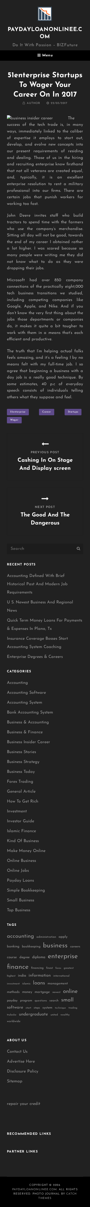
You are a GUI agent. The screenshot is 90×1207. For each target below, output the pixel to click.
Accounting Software (26, 693)
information (40, 976)
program (26, 1000)
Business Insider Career (28, 742)
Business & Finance (25, 732)
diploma (38, 957)
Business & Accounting (28, 722)
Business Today (21, 772)
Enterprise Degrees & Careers (35, 657)
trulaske (11, 1015)
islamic (26, 983)
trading (73, 1008)
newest (56, 992)
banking (13, 946)
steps (37, 1007)
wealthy (65, 1015)
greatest (69, 968)
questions (41, 1000)
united (54, 1014)
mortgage (42, 992)
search (54, 1000)
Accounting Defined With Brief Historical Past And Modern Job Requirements (37, 584)
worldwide (14, 1021)
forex (58, 968)
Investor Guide (20, 821)
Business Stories (21, 752)
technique (60, 1008)
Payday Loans (20, 881)
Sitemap (14, 1081)
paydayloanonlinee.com (34, 1189)
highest (11, 976)
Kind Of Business (23, 841)
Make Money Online (26, 851)
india (22, 976)
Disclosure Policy (22, 1071)
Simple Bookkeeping (26, 891)
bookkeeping (31, 946)
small (67, 1000)
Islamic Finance (21, 831)
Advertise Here (21, 1062)
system (47, 1007)
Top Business (18, 910)
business (55, 946)
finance (18, 967)
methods (13, 992)
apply (63, 937)
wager (14, 420)
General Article (21, 792)
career (46, 412)
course (12, 957)
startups (73, 412)
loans (39, 983)
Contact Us (17, 1052)
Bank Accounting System (30, 713)
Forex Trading (20, 782)
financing (37, 967)
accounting (20, 936)
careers (75, 946)
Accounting (17, 683)
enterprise (63, 956)
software (15, 1007)
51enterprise (18, 412)
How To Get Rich (22, 802)
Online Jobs (18, 871)
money (27, 992)
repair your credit (23, 1104)
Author (33, 103)
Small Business (20, 900)
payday (12, 1000)
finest (49, 968)
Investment (17, 811)
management (58, 983)
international (61, 976)
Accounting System (24, 703)
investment (13, 984)
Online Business (21, 861)
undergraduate (33, 1014)
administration (46, 936)
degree (24, 957)
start (28, 1008)
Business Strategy (23, 762)
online (70, 991)
